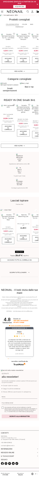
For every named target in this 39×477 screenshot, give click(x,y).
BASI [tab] (31, 24)
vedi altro (18, 71)
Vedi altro (18, 146)
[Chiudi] (37, 4)
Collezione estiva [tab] (12, 24)
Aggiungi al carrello (8, 60)
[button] (37, 11)
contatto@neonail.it (7, 445)
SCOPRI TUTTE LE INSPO (18, 272)
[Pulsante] (13, 34)
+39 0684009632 (6, 442)
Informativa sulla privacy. (26, 411)
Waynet (20, 474)
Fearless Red (19, 204)
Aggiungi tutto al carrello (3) (19, 260)
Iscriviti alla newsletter (19, 416)
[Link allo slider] (19, 15)
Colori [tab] (24, 24)
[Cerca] (28, 11)
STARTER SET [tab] (20, 27)
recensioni (20, 321)
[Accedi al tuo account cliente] (32, 11)
